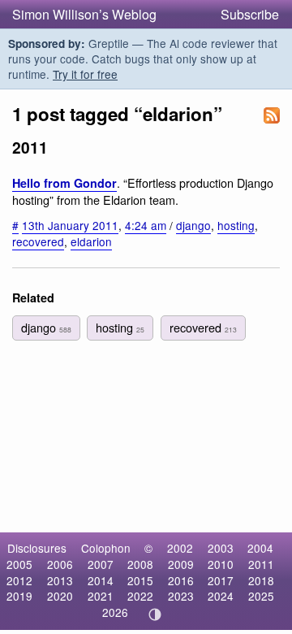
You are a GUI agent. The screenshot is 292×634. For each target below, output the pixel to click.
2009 (181, 564)
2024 (221, 596)
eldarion (91, 241)
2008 (140, 564)
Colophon (106, 548)
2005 (19, 564)
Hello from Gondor (64, 183)
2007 (101, 564)
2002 (180, 548)
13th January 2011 (70, 225)
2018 (261, 580)
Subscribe (250, 14)
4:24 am (145, 225)
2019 (19, 596)
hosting (236, 225)
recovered (38, 241)
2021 (101, 596)
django (193, 225)
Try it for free (85, 74)
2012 (19, 580)
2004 (260, 548)
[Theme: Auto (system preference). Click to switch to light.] (155, 614)
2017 (221, 580)
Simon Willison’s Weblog (84, 14)
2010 (221, 564)
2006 (60, 564)
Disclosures (37, 548)
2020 (60, 596)
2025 (261, 596)
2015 (140, 580)
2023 (181, 596)
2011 (261, 564)
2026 (115, 612)
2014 (101, 580)
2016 (181, 580)
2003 (221, 548)
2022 (140, 596)
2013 (60, 580)
